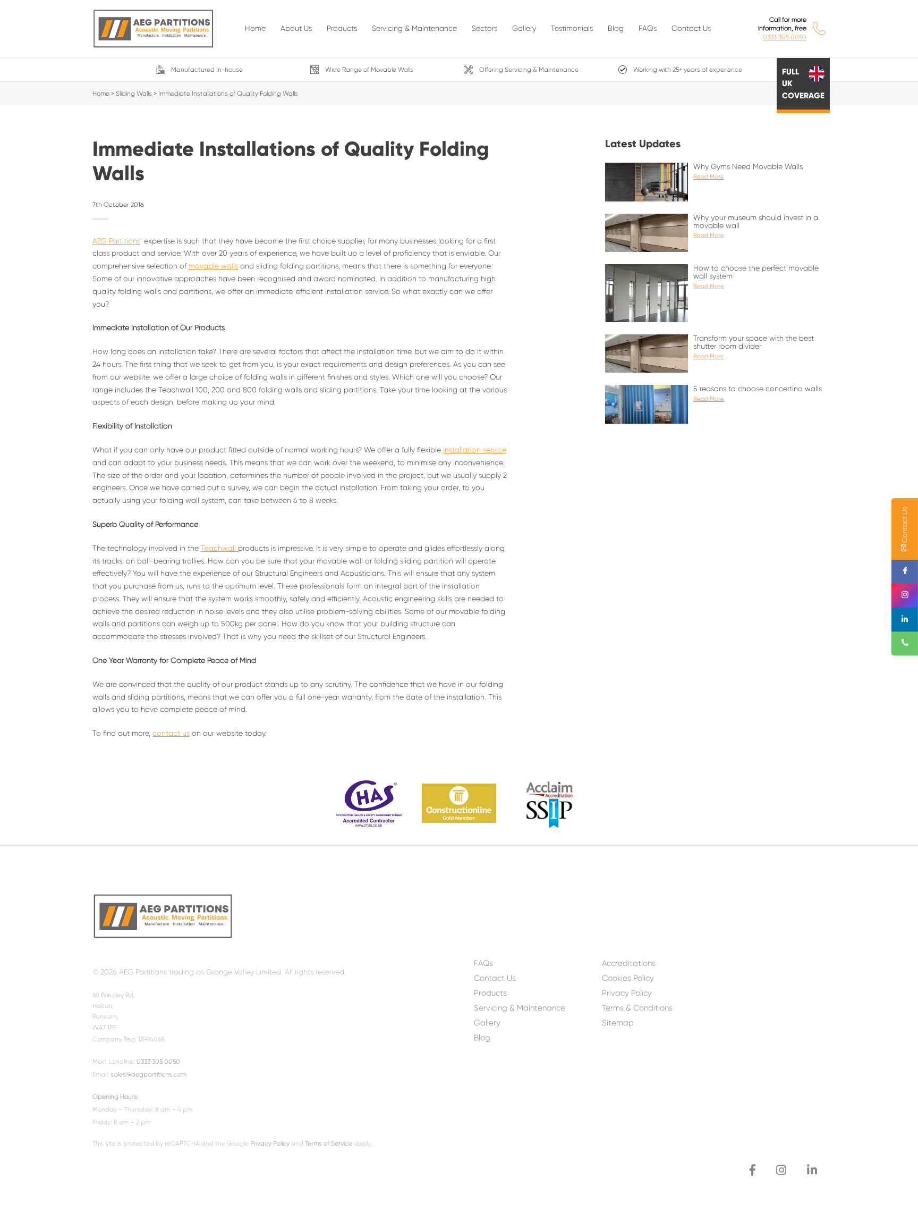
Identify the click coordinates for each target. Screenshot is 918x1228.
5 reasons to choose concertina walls (757, 393)
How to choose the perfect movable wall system (756, 277)
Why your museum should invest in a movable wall (755, 226)
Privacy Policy (270, 1143)
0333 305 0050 (784, 37)
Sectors (484, 28)
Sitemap (618, 1023)
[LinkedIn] (812, 1170)
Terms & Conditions (637, 1008)
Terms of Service (328, 1143)
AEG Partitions (116, 241)
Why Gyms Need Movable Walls (748, 171)
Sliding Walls (134, 93)
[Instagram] (781, 1170)
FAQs (648, 28)
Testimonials (572, 28)
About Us (296, 28)
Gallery (524, 28)
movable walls (213, 266)
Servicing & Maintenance (414, 28)
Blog (616, 28)
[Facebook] (752, 1170)
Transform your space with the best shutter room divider (753, 347)
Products (342, 28)
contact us (171, 733)
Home (255, 28)
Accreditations (629, 963)
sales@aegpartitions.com (148, 1074)
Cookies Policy (628, 978)
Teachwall (219, 548)
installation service (474, 449)
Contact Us (691, 28)
